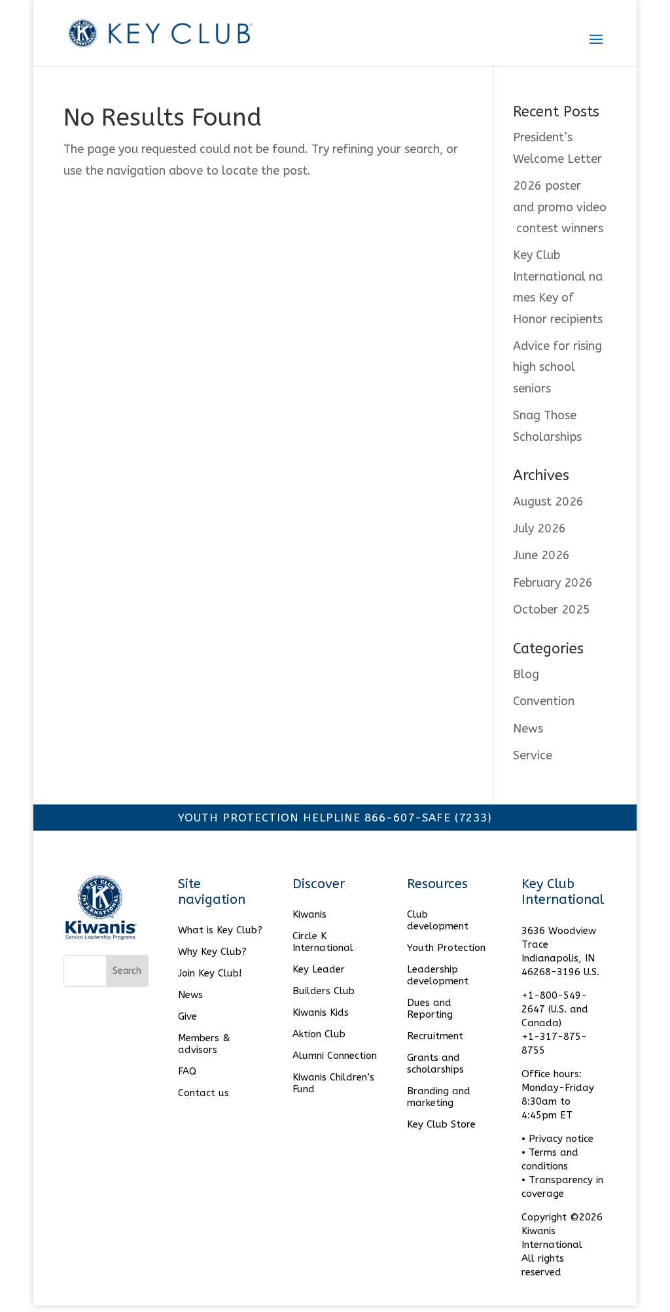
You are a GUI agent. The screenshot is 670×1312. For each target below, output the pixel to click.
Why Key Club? (212, 952)
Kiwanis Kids (320, 1012)
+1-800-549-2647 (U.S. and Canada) (554, 1009)
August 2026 (548, 501)
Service (532, 755)
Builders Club (323, 991)
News (528, 728)
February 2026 (553, 583)
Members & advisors (204, 1044)
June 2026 (541, 555)
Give (187, 1016)
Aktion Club (318, 1034)
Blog (526, 674)
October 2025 (551, 609)
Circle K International (322, 942)
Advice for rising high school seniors (557, 367)
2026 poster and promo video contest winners (560, 207)
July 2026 (539, 528)
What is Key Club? (220, 930)
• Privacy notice (557, 1139)
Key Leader (318, 969)
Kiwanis (309, 914)
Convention (543, 701)
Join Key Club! (209, 973)
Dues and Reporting (430, 1008)
